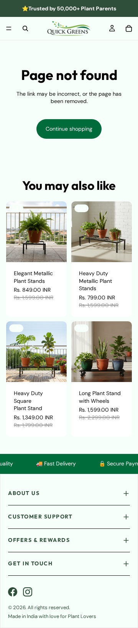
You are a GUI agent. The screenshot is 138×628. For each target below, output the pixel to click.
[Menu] (9, 28)
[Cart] (128, 28)
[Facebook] (12, 591)
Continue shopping (69, 128)
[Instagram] (27, 591)
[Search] (25, 28)
